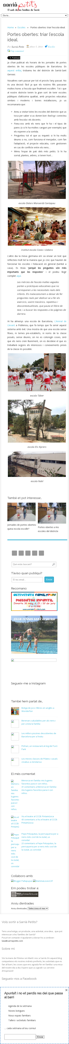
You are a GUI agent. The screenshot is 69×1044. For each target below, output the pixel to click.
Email (21, 553)
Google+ (34, 553)
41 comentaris (39, 790)
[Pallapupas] (22, 881)
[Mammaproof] (43, 881)
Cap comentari (17, 50)
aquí (19, 275)
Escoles (21, 27)
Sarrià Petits (18, 46)
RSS (41, 553)
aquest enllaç (14, 70)
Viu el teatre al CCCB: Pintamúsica (38, 816)
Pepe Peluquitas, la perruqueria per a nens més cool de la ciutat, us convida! (40, 837)
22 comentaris (39, 846)
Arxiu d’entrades (19, 908)
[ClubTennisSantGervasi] (34, 653)
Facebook (27, 553)
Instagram (14, 553)
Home (10, 27)
